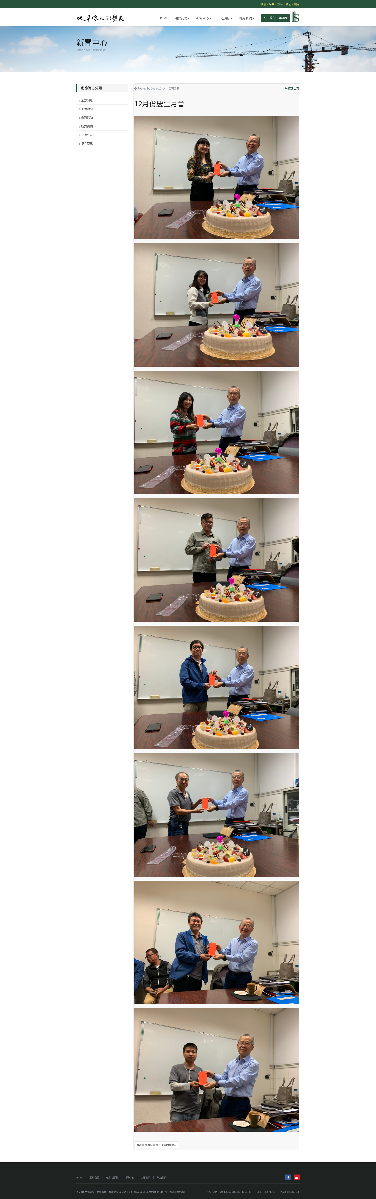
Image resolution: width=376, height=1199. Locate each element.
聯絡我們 (245, 18)
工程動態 (87, 109)
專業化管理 (112, 1177)
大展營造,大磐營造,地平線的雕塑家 (156, 1145)
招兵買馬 (87, 143)
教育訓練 (87, 126)
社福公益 (87, 135)
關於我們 (181, 18)
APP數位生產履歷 (275, 18)
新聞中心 (202, 18)
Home (79, 1177)
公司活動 (87, 117)
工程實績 (224, 18)
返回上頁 (293, 88)
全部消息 (87, 100)
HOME (163, 18)
